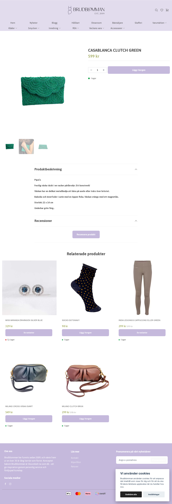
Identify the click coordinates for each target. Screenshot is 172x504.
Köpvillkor (76, 462)
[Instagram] (10, 484)
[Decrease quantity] (91, 70)
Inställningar (154, 494)
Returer (74, 466)
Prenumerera (158, 460)
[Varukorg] (167, 10)
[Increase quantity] (104, 70)
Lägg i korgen (85, 333)
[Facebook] (5, 484)
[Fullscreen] (43, 91)
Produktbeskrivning (48, 169)
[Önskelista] (161, 10)
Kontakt (74, 458)
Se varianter (29, 333)
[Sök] (156, 10)
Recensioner (43, 221)
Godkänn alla (131, 494)
